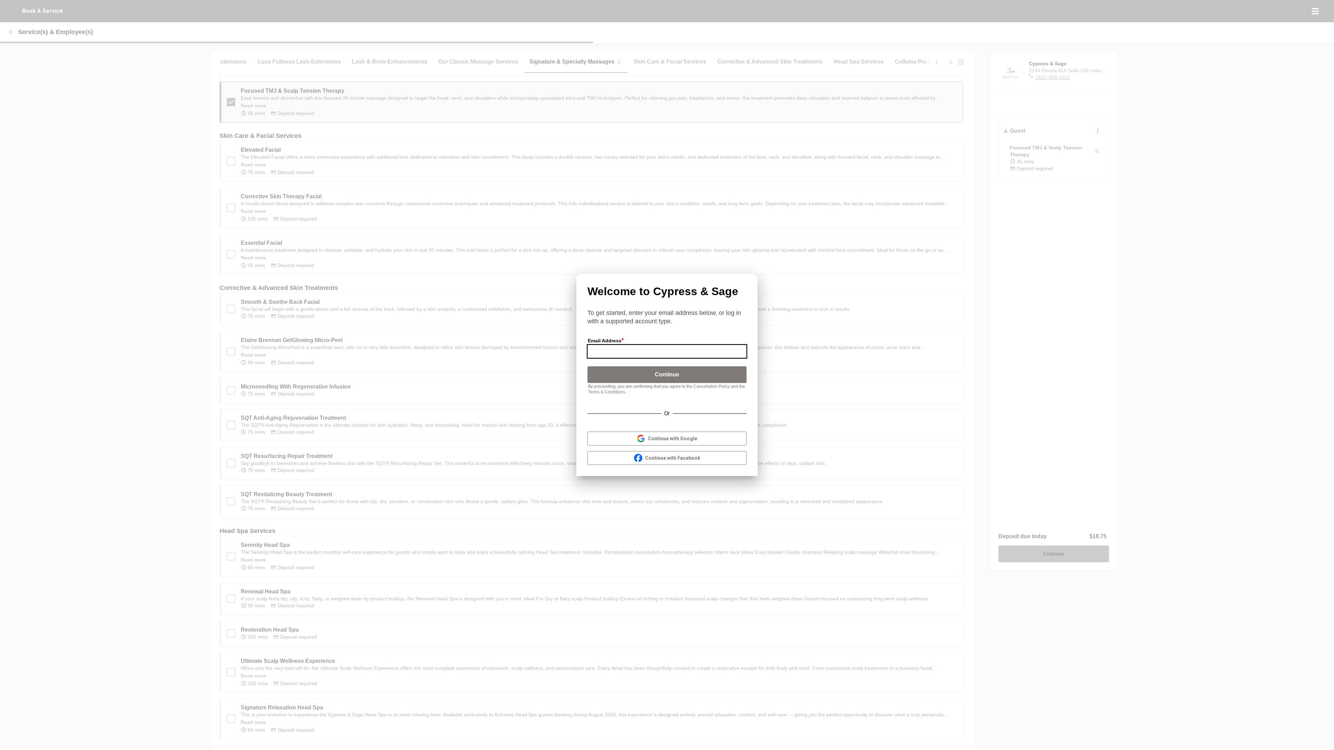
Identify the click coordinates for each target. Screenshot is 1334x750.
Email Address (604, 340)
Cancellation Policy (711, 386)
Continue (667, 374)
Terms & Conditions (606, 392)
